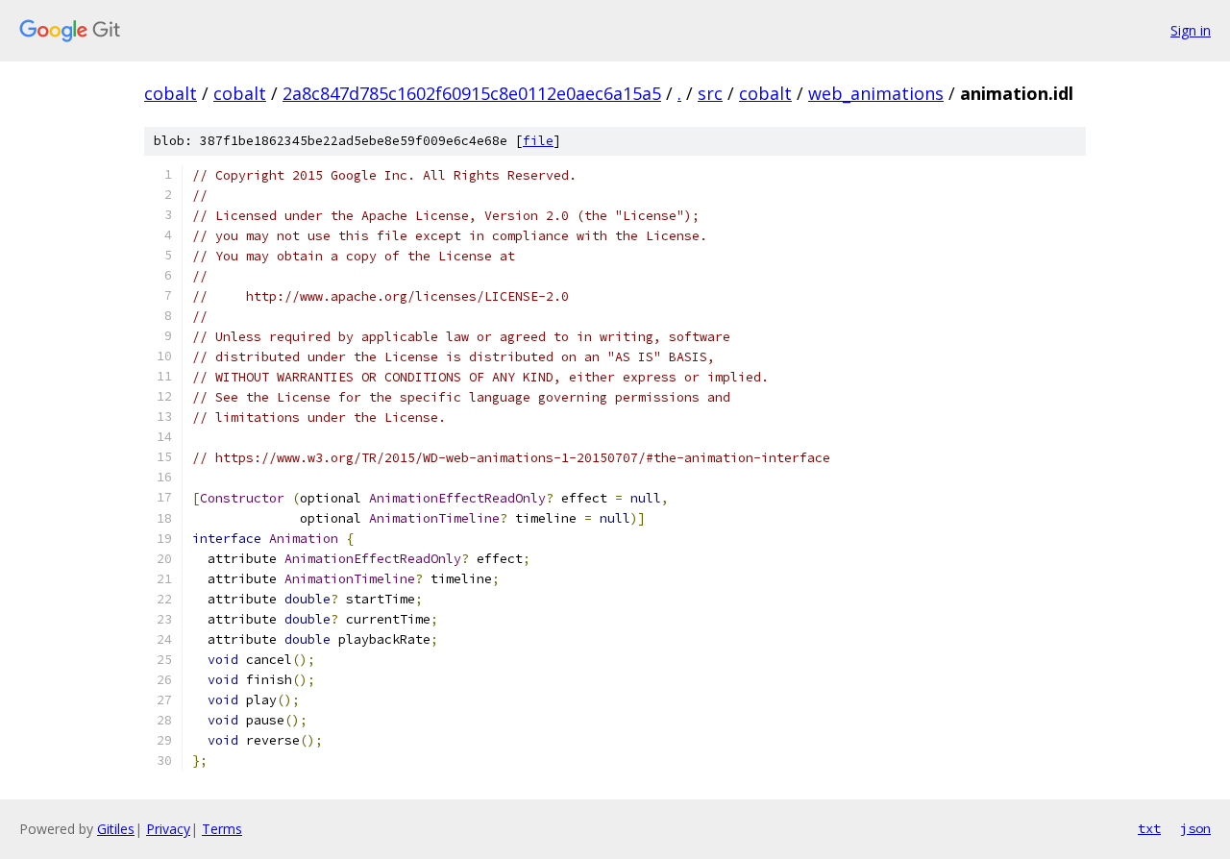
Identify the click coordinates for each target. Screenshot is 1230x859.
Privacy (168, 829)
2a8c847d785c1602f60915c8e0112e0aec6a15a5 (472, 93)
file (538, 141)
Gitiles (116, 829)
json (1195, 828)
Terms (222, 829)
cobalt (170, 93)
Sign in (1190, 30)
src (710, 93)
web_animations (876, 93)
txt (1149, 828)
